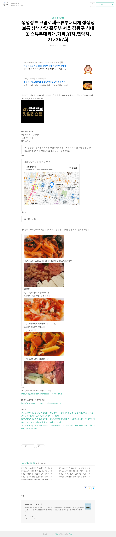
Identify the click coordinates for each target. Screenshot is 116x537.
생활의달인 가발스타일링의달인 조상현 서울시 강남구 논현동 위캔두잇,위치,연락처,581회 (35, 468)
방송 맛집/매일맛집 (58, 18)
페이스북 (85, 488)
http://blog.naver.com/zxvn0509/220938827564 (41, 403)
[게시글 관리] (32, 446)
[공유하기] (29, 446)
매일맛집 (32, 463)
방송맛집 (14, 3)
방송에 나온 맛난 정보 (34, 504)
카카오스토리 (89, 488)
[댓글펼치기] (25, 496)
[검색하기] (92, 4)
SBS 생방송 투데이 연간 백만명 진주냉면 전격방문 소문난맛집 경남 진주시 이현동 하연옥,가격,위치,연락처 (35, 480)
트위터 (93, 488)
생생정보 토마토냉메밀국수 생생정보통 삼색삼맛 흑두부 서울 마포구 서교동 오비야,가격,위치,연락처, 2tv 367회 (73, 474)
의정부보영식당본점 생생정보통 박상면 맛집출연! (45, 82)
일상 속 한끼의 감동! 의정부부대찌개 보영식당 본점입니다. (46, 85)
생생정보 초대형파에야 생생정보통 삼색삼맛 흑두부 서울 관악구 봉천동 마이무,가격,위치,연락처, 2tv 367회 (35, 474)
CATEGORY (102, 4)
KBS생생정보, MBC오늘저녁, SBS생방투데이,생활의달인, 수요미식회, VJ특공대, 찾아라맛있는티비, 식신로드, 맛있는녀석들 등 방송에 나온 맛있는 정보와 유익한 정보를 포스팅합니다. (54, 510)
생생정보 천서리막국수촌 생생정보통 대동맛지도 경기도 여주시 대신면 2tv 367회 (35, 477)
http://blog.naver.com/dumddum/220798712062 (41, 394)
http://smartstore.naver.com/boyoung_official (41, 62)
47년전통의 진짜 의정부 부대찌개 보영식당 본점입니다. (45, 69)
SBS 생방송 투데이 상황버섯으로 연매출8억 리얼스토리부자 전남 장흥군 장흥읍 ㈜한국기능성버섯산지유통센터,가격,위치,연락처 (73, 477)
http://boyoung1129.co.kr (33, 79)
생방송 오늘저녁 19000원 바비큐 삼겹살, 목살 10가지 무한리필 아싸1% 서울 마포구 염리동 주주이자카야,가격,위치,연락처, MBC (35, 471)
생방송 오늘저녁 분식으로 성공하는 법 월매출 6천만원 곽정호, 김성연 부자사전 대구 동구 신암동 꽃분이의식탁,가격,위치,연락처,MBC (73, 468)
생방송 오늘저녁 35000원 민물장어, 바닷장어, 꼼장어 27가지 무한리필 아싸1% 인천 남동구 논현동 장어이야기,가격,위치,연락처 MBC (73, 471)
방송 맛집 (25, 463)
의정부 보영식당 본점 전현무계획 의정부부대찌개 (45, 66)
